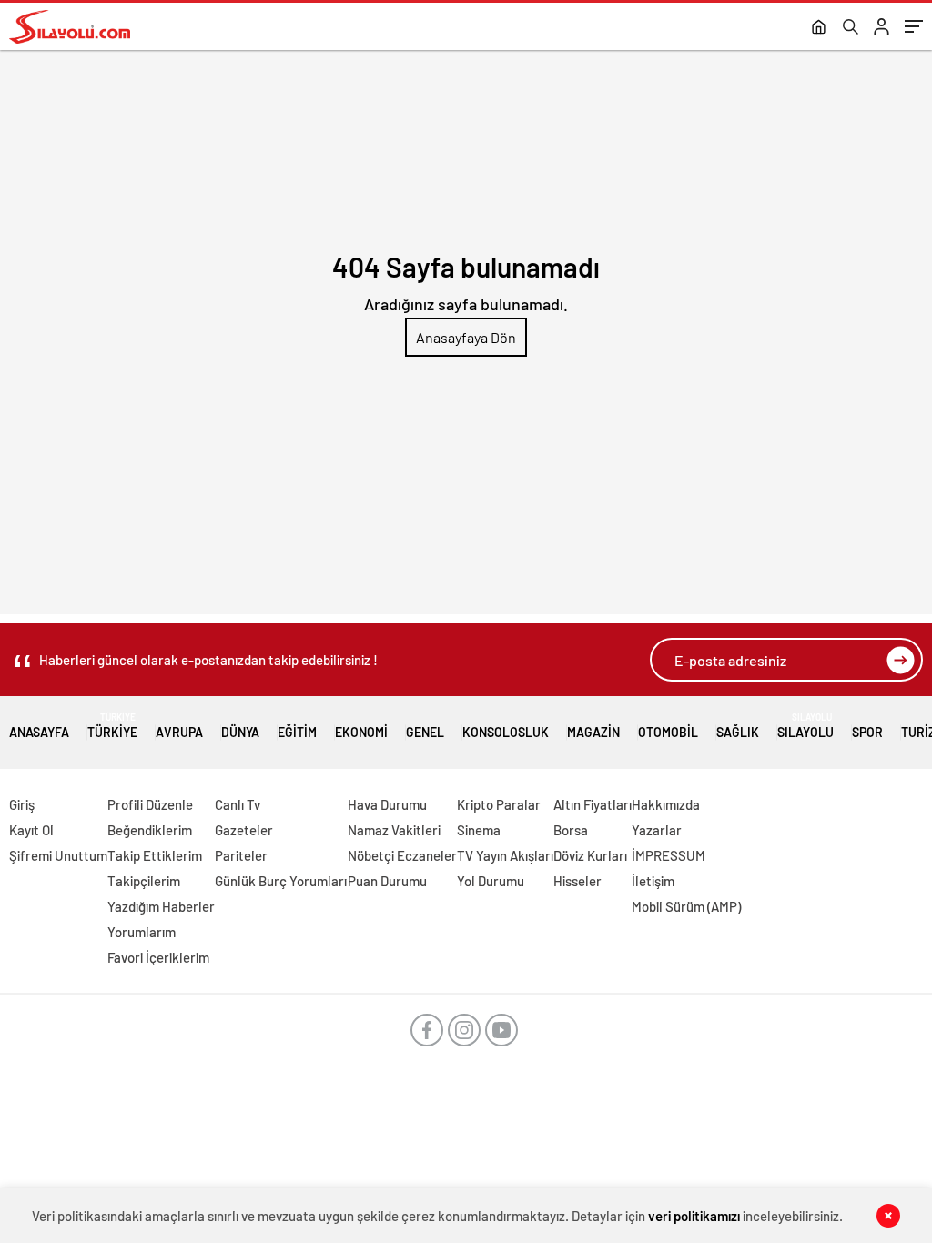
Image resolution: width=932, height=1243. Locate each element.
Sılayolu (805, 726)
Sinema (479, 830)
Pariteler (241, 855)
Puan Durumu (387, 881)
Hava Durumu (387, 804)
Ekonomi (361, 732)
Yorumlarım (141, 932)
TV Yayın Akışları (505, 855)
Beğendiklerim (149, 830)
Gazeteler (244, 830)
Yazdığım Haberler (161, 906)
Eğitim (297, 732)
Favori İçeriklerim (158, 957)
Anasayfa (39, 732)
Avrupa (179, 732)
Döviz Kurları (590, 855)
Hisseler (577, 881)
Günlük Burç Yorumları (281, 881)
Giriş (22, 804)
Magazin (593, 732)
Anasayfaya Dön (466, 337)
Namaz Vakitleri (394, 830)
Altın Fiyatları (592, 804)
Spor (867, 732)
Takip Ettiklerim (154, 855)
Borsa (570, 830)
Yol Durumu (490, 881)
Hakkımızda (666, 804)
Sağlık (737, 732)
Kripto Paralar (499, 804)
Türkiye (112, 726)
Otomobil (668, 732)
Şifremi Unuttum (58, 855)
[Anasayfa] (818, 28)
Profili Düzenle (150, 804)
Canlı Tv (237, 804)
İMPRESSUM (668, 855)
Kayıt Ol (31, 830)
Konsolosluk (505, 732)
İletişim (653, 881)
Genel (425, 732)
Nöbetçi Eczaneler (402, 855)
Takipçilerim (143, 881)
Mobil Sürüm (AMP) (686, 906)
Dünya (240, 732)
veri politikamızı (694, 1216)
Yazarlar (657, 830)
